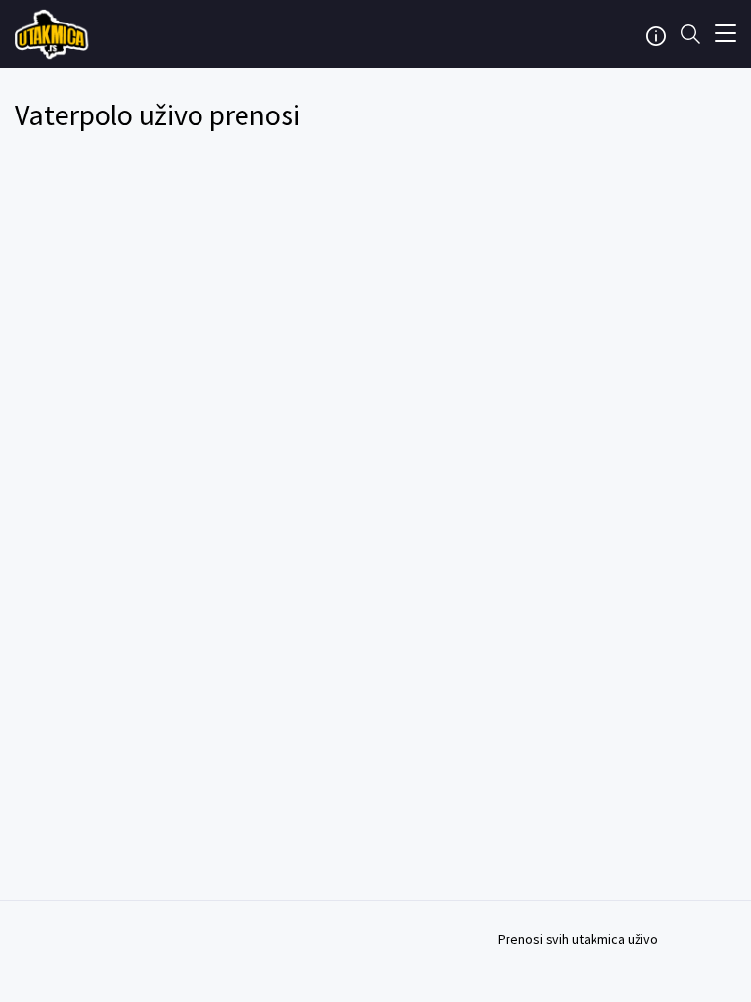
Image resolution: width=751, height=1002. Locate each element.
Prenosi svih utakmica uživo (578, 939)
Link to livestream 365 (54, 34)
